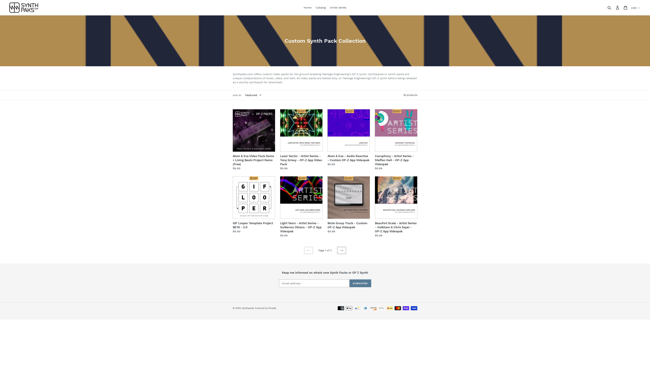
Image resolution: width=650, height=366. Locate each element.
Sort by (237, 95)
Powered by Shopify (265, 308)
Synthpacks (248, 308)
